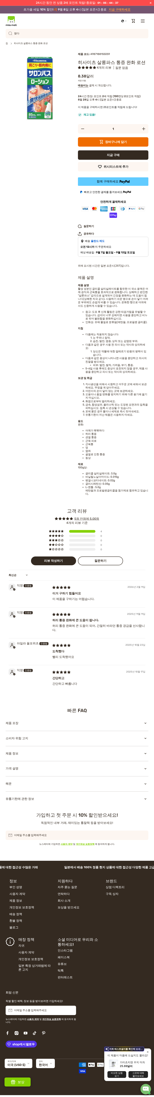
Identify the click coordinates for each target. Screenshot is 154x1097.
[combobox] (77, 33)
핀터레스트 (65, 977)
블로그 (13, 927)
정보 (13, 881)
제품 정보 (15, 900)
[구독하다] (143, 835)
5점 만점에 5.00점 (86, 518)
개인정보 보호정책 (21, 907)
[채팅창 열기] (145, 1089)
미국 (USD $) (16, 1065)
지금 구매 (113, 155)
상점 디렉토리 (115, 887)
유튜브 (62, 964)
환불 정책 (15, 920)
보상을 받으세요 (68, 907)
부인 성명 (15, 887)
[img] (61, 587)
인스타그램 (65, 950)
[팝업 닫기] (148, 1052)
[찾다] (9, 33)
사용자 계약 (17, 894)
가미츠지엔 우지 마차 (132, 1062)
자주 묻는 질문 (67, 887)
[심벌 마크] (11, 21)
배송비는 (83, 85)
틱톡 (61, 970)
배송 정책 (15, 914)
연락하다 (64, 894)
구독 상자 (112, 894)
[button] (124, 21)
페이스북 (64, 957)
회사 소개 (64, 900)
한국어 (43, 1065)
